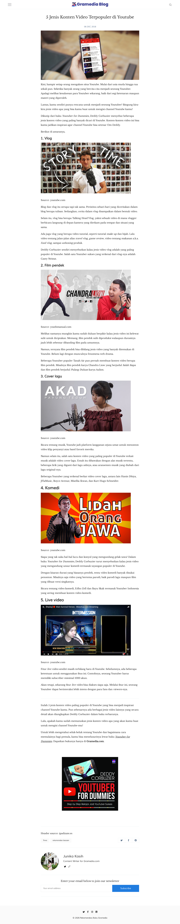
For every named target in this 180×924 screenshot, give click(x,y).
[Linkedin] (96, 911)
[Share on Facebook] (128, 840)
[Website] (69, 866)
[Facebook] (88, 911)
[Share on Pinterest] (135, 840)
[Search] (170, 4)
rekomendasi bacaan (61, 840)
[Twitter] (65, 866)
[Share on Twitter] (121, 840)
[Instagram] (92, 911)
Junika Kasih (73, 856)
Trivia (45, 840)
